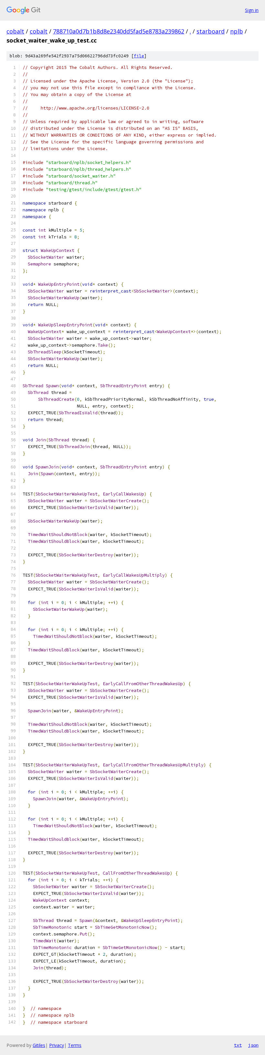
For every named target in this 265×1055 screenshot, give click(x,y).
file (139, 56)
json (253, 1045)
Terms (74, 1045)
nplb (236, 31)
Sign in (252, 10)
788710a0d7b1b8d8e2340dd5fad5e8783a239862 (118, 31)
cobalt (15, 31)
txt (238, 1045)
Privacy (56, 1045)
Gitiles (39, 1045)
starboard (210, 31)
